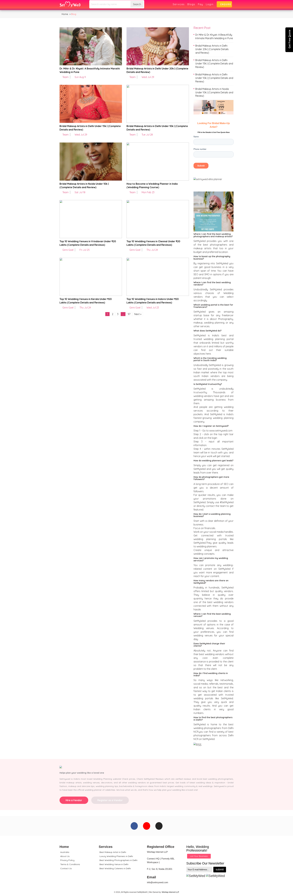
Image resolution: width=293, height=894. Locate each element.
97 (129, 314)
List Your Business (199, 856)
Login (209, 4)
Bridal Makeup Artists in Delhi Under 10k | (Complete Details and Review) (214, 78)
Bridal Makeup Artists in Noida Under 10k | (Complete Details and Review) (214, 92)
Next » (137, 314)
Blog (73, 14)
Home (64, 14)
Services (179, 4)
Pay (200, 4)
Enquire (225, 4)
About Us (65, 856)
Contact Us (66, 868)
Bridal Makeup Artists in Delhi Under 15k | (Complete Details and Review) (214, 64)
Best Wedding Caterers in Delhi (115, 868)
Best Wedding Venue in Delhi (113, 864)
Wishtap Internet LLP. (170, 892)
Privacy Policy (67, 860)
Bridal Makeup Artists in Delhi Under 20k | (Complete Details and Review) (212, 49)
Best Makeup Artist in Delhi (112, 852)
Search (137, 4)
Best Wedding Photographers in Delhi (118, 860)
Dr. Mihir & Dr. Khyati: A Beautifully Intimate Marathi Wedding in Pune (214, 36)
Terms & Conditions (70, 864)
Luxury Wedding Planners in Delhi (116, 856)
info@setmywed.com (157, 882)
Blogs (191, 4)
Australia (64, 852)
